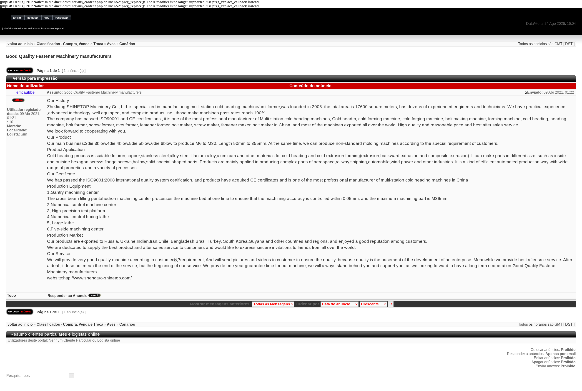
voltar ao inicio (20, 44)
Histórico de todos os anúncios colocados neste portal (33, 28)
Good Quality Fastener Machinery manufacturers (59, 56)
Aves (111, 44)
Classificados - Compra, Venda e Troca (70, 44)
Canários (127, 44)
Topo (11, 295)
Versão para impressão (35, 78)
